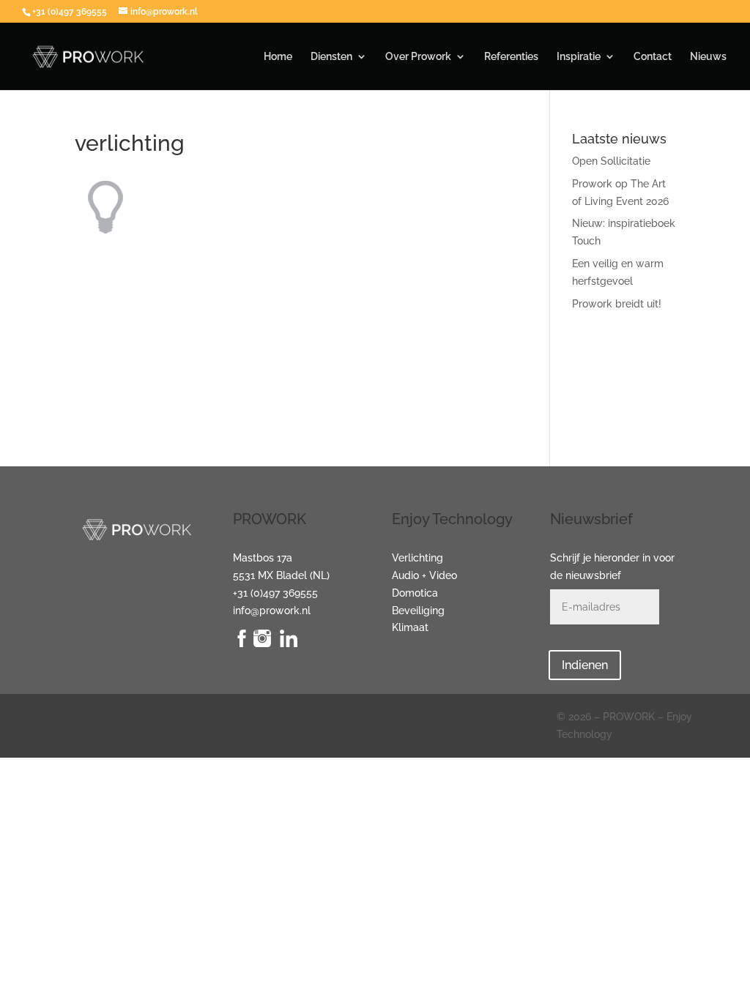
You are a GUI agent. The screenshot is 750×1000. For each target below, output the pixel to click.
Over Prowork (418, 56)
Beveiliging (418, 610)
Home (278, 56)
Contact (653, 56)
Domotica (415, 593)
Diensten (331, 56)
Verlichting (417, 558)
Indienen (585, 665)
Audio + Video (424, 575)
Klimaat (410, 627)
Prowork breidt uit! (616, 304)
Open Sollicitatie (611, 161)
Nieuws (708, 56)
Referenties (511, 56)
